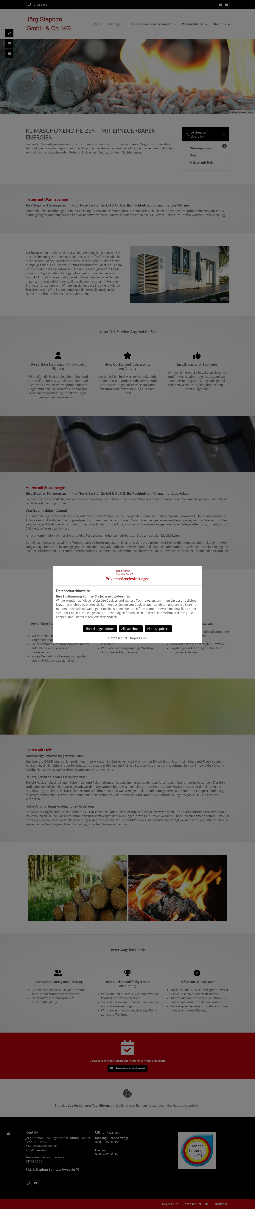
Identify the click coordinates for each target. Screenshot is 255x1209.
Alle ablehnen (130, 629)
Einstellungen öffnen (100, 629)
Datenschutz (117, 638)
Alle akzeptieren (158, 629)
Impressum (138, 638)
